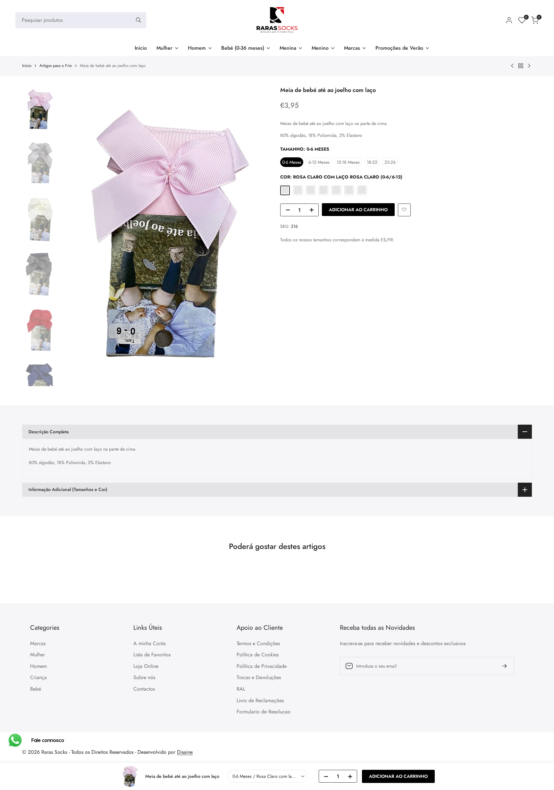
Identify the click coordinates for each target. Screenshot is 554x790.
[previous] (72, 235)
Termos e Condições (258, 643)
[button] (404, 209)
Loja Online (145, 666)
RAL (241, 689)
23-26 (390, 162)
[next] (261, 235)
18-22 (372, 162)
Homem (38, 666)
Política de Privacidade (262, 666)
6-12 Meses (319, 162)
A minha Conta (149, 643)
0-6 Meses (291, 162)
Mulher (37, 654)
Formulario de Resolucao (263, 711)
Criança (38, 677)
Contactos (144, 689)
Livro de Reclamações (260, 700)
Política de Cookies (258, 654)
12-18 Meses (348, 162)
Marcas (38, 643)
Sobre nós (144, 677)
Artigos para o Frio (55, 65)
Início (26, 65)
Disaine (185, 752)
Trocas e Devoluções (259, 677)
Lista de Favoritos (152, 654)
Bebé (35, 689)
